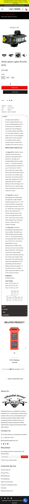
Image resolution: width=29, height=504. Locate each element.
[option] (14, 348)
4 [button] (15, 369)
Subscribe (24, 456)
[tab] (14, 116)
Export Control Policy (7, 482)
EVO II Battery (14, 360)
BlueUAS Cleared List (7, 491)
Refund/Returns (5, 476)
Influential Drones (10, 14)
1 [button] (10, 369)
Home (2, 14)
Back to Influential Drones (15, 378)
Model (2, 74)
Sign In (22, 9)
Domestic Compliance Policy (9, 485)
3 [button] (13, 369)
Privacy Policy (5, 473)
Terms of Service (5, 470)
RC (3, 77)
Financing (3, 488)
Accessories (14, 357)
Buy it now (15, 92)
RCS (13, 77)
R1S (8, 77)
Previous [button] (3, 348)
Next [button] (26, 55)
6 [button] (18, 369)
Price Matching (5, 479)
